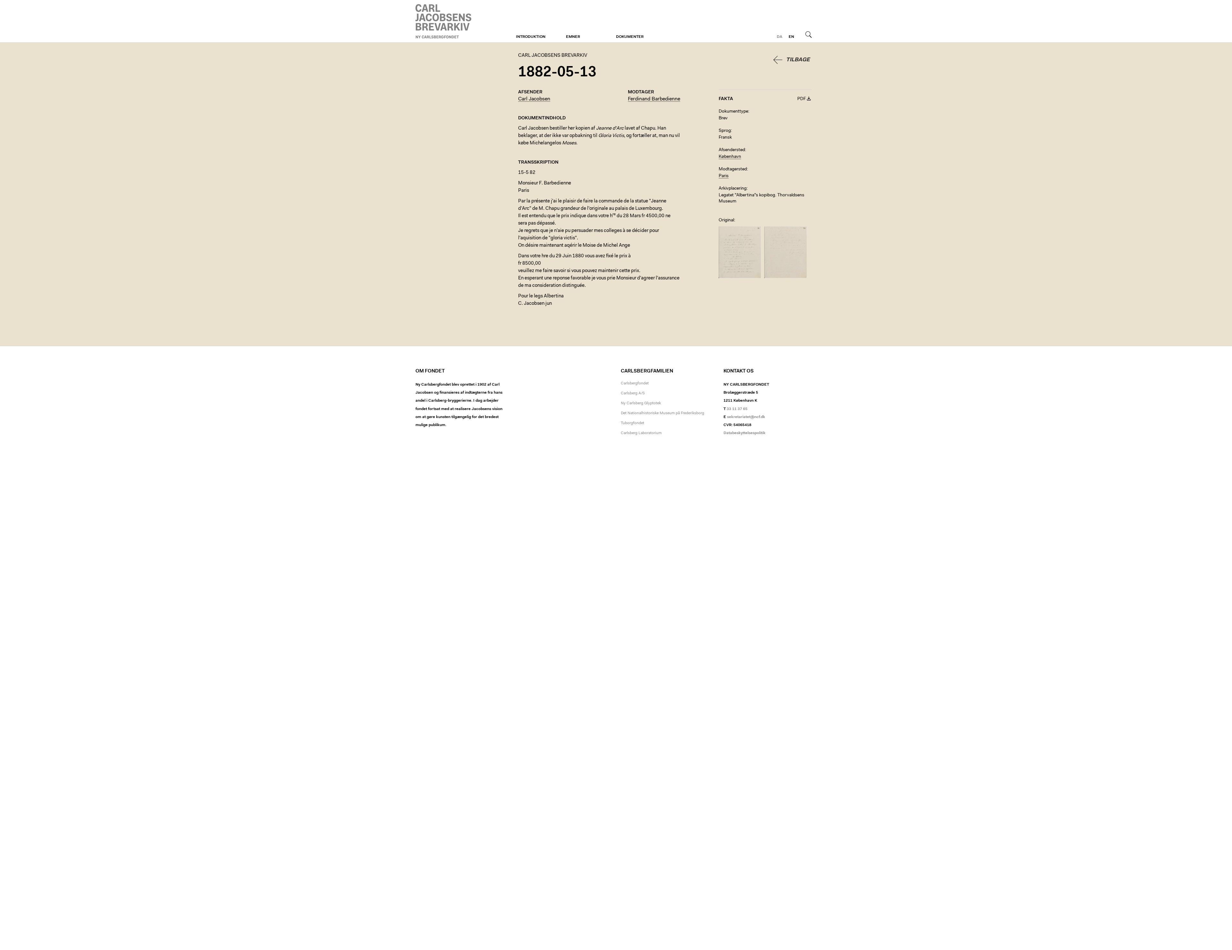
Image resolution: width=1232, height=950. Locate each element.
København (730, 157)
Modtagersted (733, 169)
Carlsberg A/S (633, 393)
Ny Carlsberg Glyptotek (641, 403)
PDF (801, 99)
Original (726, 220)
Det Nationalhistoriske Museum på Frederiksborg (662, 413)
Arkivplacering (733, 188)
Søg (808, 34)
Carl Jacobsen (534, 99)
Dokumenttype (733, 111)
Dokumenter (630, 37)
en (791, 37)
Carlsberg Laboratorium (641, 433)
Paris (724, 176)
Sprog (725, 131)
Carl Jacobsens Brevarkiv (444, 21)
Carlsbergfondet (635, 383)
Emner (573, 37)
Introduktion (530, 37)
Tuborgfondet (632, 423)
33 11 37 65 (737, 409)
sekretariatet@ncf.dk (746, 417)
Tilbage (798, 60)
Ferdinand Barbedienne (654, 99)
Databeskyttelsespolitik (744, 433)
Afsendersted (732, 150)
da (779, 37)
